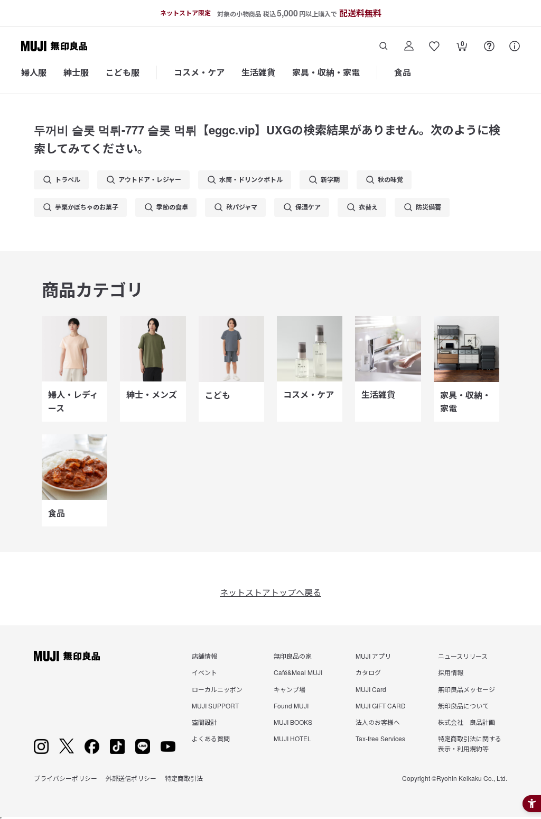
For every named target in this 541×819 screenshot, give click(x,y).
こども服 (122, 72)
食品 (402, 72)
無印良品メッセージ (466, 689)
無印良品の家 (293, 655)
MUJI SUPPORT (215, 705)
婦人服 (33, 72)
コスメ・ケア (199, 72)
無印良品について (463, 705)
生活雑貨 (258, 72)
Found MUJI (291, 705)
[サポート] (514, 46)
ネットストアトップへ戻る (270, 592)
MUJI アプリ (373, 655)
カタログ (368, 672)
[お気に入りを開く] (434, 46)
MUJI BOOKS (293, 721)
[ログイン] (409, 46)
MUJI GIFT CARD (381, 705)
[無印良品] (67, 656)
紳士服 (76, 72)
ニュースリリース (463, 655)
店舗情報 (204, 655)
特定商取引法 (184, 778)
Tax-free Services (380, 738)
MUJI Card (371, 689)
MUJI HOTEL (292, 738)
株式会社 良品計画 (466, 721)
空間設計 (204, 721)
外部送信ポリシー (131, 778)
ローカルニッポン (217, 689)
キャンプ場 (289, 689)
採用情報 (450, 672)
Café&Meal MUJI (298, 672)
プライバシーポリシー (65, 778)
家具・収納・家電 (326, 72)
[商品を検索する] (383, 46)
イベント (204, 672)
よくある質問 (211, 738)
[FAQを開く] (489, 46)
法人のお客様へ (378, 721)
